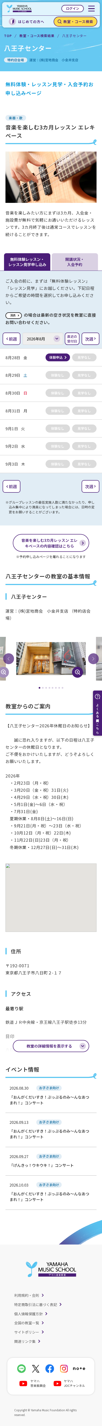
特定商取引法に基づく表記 (35, 1304)
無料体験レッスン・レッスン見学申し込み (27, 261)
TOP (8, 35)
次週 (89, 339)
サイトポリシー (26, 1332)
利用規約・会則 (26, 1295)
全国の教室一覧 (26, 1322)
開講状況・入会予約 (74, 261)
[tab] (39, 688)
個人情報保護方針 (28, 1313)
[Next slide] (93, 658)
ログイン (72, 8)
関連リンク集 (25, 1341)
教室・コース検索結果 (37, 35)
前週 (13, 339)
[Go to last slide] (8, 658)
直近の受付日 (72, 338)
